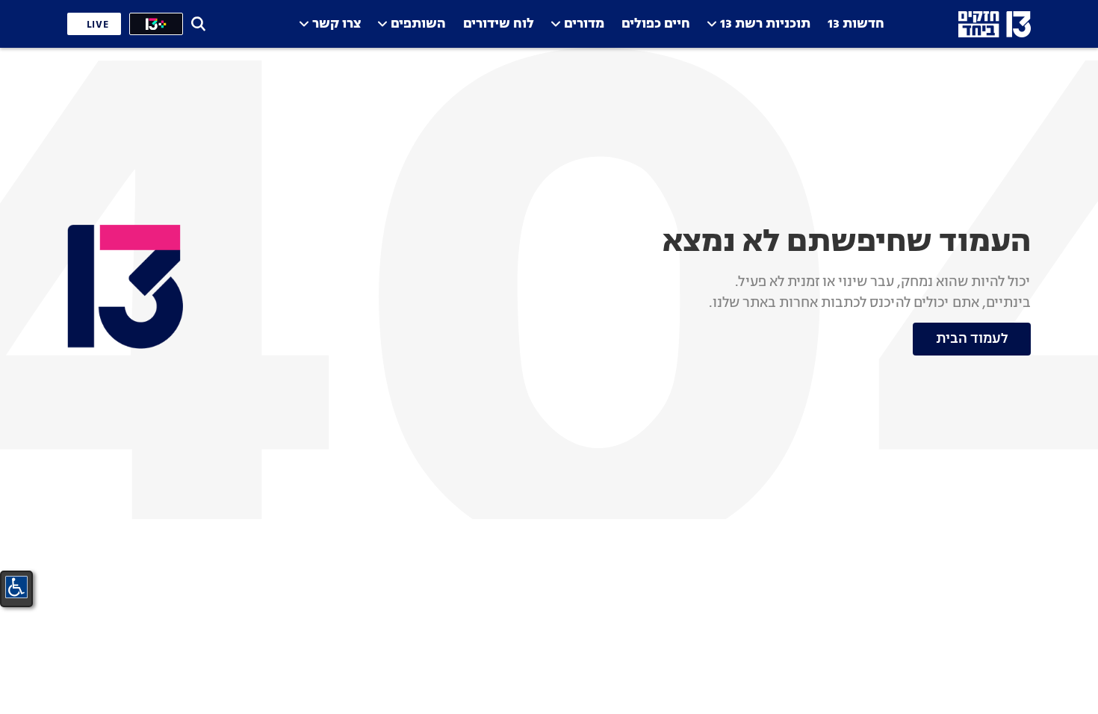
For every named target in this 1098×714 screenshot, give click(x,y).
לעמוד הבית (972, 339)
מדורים (584, 24)
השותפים (418, 24)
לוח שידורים (498, 24)
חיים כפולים (655, 24)
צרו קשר (336, 24)
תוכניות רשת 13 (765, 24)
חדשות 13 (856, 24)
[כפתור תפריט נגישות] (16, 587)
